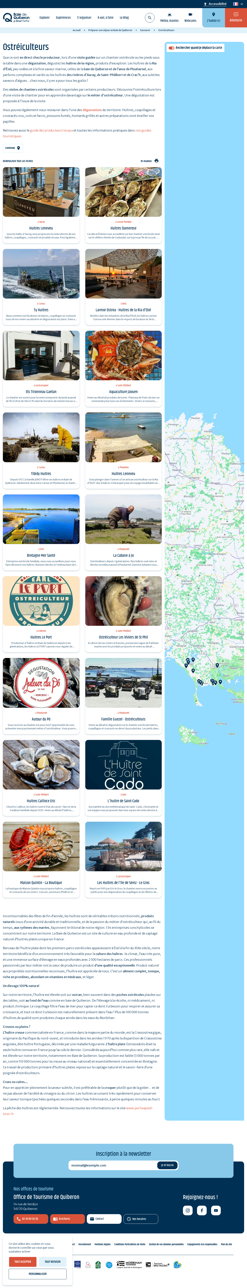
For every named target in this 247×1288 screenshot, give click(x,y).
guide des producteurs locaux (51, 130)
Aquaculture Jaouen (123, 392)
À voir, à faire (105, 17)
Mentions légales (103, 1244)
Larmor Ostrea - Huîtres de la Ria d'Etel (123, 310)
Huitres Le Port (41, 637)
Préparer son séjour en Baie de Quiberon (110, 30)
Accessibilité (215, 4)
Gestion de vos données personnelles (166, 1244)
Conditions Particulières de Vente (129, 1244)
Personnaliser (38, 1274)
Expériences (63, 17)
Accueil (76, 30)
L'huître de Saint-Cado (123, 801)
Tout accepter (22, 1261)
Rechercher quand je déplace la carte (199, 48)
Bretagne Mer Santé (41, 555)
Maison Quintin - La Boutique (41, 883)
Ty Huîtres (41, 310)
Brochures (64, 1218)
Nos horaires (139, 1219)
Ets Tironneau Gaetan (41, 392)
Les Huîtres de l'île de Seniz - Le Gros (123, 883)
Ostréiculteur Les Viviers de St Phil (123, 637)
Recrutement (85, 1244)
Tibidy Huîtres (41, 474)
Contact (100, 1218)
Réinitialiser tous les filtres (18, 161)
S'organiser (84, 17)
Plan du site (226, 1244)
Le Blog (124, 17)
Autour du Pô (41, 719)
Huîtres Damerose (123, 228)
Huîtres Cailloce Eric (41, 801)
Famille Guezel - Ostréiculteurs (123, 719)
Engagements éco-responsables (202, 1244)
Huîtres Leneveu (41, 228)
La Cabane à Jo (123, 555)
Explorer (45, 17)
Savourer (145, 30)
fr (235, 4)
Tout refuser (53, 1261)
